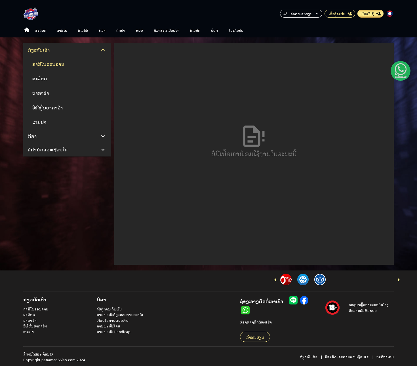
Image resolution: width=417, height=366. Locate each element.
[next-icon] (398, 279)
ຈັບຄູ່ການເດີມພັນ (109, 309)
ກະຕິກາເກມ (385, 356)
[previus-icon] (275, 279)
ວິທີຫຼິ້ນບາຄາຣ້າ (35, 326)
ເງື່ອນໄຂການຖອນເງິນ (113, 320)
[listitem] (67, 64)
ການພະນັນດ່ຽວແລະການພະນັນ (120, 314)
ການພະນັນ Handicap (113, 331)
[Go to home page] (26, 30)
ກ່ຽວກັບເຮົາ (309, 356)
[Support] (400, 71)
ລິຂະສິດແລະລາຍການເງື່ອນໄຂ (347, 356)
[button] (400, 71)
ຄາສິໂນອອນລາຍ (35, 309)
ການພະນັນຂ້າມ (108, 326)
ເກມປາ (28, 331)
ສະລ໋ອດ (29, 314)
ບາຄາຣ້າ (30, 320)
